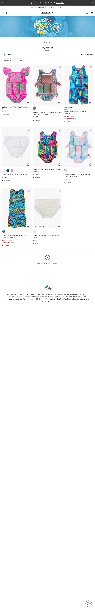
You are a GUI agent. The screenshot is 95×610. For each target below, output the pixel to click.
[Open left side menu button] (3, 13)
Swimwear (7, 60)
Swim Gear (20, 60)
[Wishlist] (87, 13)
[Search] (7, 13)
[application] (89, 604)
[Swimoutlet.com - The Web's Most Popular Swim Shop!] (47, 13)
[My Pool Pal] (47, 287)
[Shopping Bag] (91, 13)
